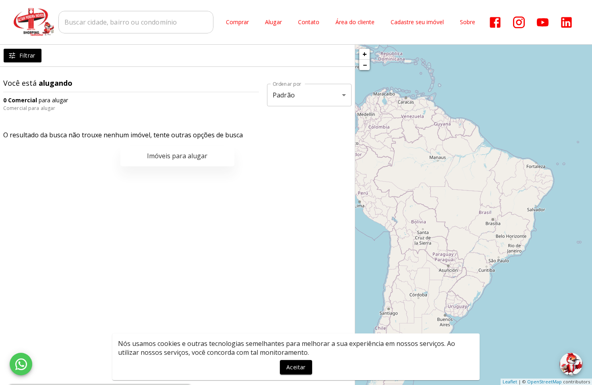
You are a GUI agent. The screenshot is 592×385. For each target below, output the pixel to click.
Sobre (467, 22)
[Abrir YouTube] (543, 22)
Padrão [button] (284, 95)
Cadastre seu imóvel (417, 22)
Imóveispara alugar (177, 155)
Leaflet (510, 382)
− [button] (365, 65)
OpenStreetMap (544, 382)
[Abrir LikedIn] (566, 22)
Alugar (273, 22)
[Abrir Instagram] (519, 22)
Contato (308, 22)
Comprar (237, 22)
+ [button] (364, 54)
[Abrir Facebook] (495, 22)
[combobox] (135, 22)
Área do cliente (355, 22)
